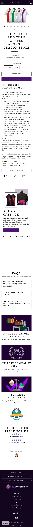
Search (16, 493)
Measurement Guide (16, 476)
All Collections (16, 499)
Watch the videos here (17, 158)
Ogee (16, 67)
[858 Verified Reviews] (16, 421)
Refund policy (16, 508)
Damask (8, 67)
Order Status (16, 496)
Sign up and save (16, 480)
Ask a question (16, 170)
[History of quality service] (16, 352)
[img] (16, 434)
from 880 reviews (16, 436)
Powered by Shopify (16, 525)
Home (16, 30)
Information (16, 472)
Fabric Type (16, 63)
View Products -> (11, 230)
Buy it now (16, 79)
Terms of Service (16, 505)
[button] (15, 459)
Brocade (24, 67)
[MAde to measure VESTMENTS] (16, 323)
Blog (16, 502)
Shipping (9, 57)
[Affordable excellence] (16, 384)
